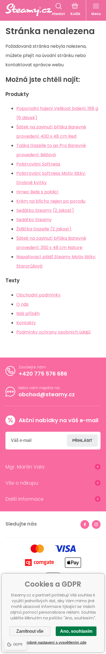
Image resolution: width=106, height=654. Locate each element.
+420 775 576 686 (42, 373)
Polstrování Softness (38, 164)
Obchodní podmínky (38, 295)
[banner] (28, 10)
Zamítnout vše (29, 631)
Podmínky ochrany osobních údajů (53, 332)
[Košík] (75, 10)
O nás (22, 304)
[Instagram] (96, 524)
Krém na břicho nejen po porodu (50, 201)
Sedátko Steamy (34, 220)
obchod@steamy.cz (46, 394)
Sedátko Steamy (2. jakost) (45, 210)
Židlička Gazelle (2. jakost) (43, 229)
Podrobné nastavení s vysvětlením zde (53, 642)
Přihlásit (82, 440)
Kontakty (26, 323)
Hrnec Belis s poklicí (37, 192)
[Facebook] (84, 524)
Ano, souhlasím (76, 631)
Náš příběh (28, 313)
